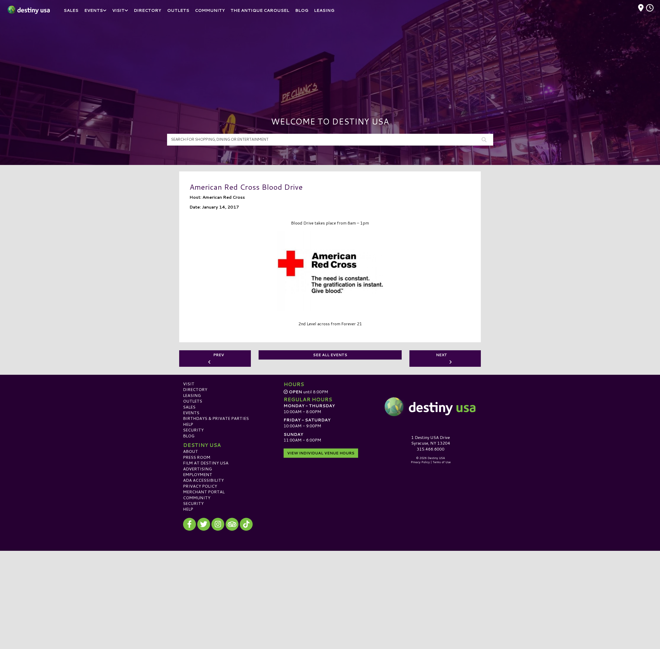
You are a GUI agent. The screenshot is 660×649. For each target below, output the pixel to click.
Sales (189, 407)
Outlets (192, 401)
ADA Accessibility (203, 480)
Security (193, 430)
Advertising (197, 469)
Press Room (196, 457)
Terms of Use (442, 462)
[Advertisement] (330, 59)
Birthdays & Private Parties (216, 418)
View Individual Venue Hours (320, 453)
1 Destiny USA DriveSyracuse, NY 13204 (430, 440)
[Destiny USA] (430, 406)
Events (191, 412)
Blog (188, 436)
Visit (188, 384)
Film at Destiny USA (205, 463)
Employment (197, 474)
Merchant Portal (204, 492)
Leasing (192, 395)
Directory (195, 389)
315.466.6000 (430, 449)
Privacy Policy (200, 486)
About (190, 451)
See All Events (330, 354)
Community (196, 498)
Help (188, 424)
